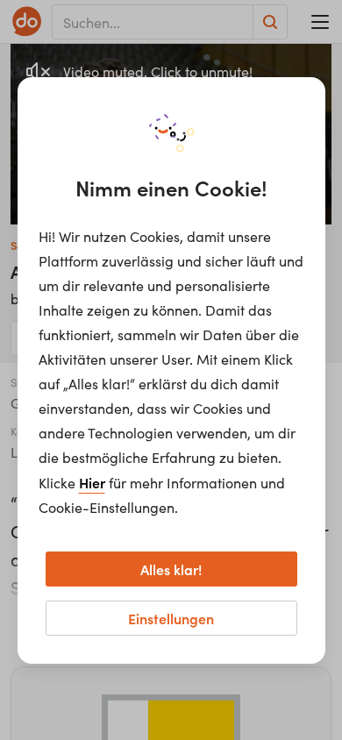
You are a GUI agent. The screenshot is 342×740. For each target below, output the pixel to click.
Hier (92, 482)
